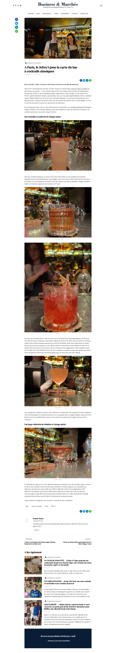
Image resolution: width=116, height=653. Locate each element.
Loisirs (56, 13)
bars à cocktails (37, 506)
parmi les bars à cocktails (79, 89)
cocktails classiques (76, 107)
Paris (46, 506)
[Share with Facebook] (81, 80)
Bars (38, 13)
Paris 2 (53, 506)
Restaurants (47, 13)
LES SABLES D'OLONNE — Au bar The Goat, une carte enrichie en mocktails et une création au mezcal (67, 582)
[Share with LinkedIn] (87, 80)
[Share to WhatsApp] (90, 80)
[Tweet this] (84, 80)
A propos (75, 13)
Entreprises (65, 13)
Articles (36, 530)
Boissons (31, 13)
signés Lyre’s (55, 352)
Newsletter (84, 13)
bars (27, 506)
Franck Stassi (38, 518)
